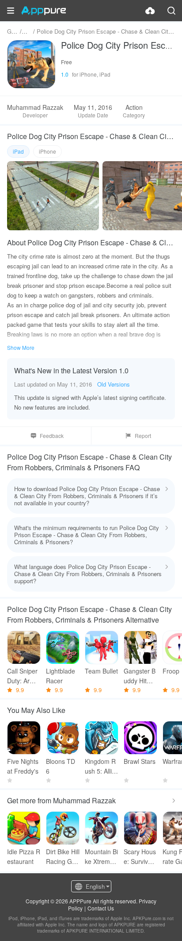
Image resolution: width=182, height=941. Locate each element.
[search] (171, 10)
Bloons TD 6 (60, 766)
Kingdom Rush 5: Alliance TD (100, 766)
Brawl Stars (139, 761)
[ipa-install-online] (150, 10)
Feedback (52, 435)
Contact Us (100, 908)
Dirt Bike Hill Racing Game (63, 856)
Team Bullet (101, 670)
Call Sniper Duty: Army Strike (22, 675)
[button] (10, 10)
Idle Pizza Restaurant (23, 856)
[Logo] (43, 10)
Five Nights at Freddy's (22, 766)
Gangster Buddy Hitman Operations (140, 675)
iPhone (47, 151)
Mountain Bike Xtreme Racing (101, 856)
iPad (18, 151)
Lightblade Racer (60, 675)
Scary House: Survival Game (140, 856)
